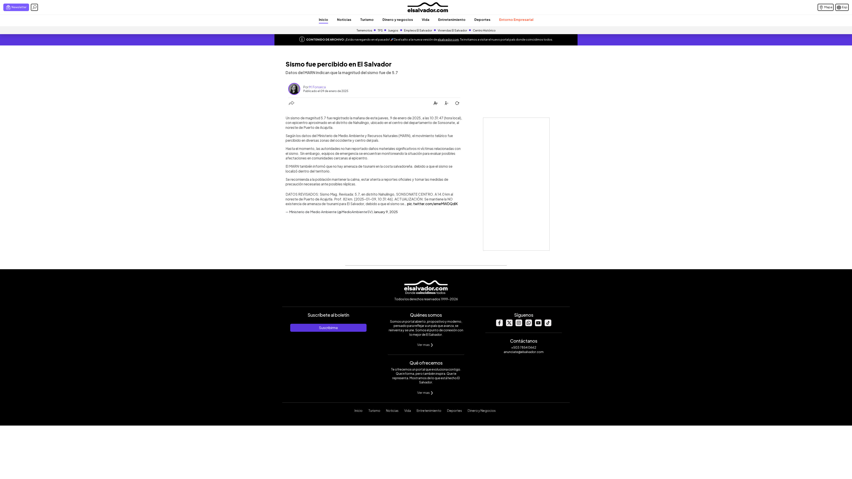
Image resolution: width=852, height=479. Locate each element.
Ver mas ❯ (425, 344)
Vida (425, 19)
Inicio (323, 19)
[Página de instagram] (518, 325)
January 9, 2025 (385, 212)
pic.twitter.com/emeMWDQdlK (432, 204)
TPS (380, 30)
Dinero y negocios (398, 19)
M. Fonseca (317, 87)
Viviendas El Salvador (452, 30)
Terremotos (364, 30)
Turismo (367, 19)
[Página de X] (509, 325)
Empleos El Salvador (418, 30)
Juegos (393, 30)
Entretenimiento (451, 19)
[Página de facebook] (499, 325)
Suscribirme (328, 327)
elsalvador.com (448, 39)
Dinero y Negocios (482, 410)
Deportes (482, 19)
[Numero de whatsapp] (528, 325)
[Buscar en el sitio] (34, 7)
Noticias (344, 19)
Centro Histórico (484, 30)
